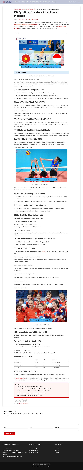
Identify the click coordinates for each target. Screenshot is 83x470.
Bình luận (6, 415)
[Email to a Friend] (20, 400)
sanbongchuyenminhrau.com (13, 450)
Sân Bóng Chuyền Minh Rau (32, 19)
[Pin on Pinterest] (23, 400)
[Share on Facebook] (15, 400)
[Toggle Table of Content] (66, 33)
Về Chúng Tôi (25, 1)
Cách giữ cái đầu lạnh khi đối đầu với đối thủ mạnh (29, 395)
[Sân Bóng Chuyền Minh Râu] (8, 2)
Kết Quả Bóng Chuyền (31, 9)
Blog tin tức (46, 1)
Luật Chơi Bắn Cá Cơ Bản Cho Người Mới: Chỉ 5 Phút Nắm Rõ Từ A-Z (34, 388)
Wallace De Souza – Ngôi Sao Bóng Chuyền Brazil (29, 386)
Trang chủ (17, 1)
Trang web (57, 427)
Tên (5, 427)
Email (31, 427)
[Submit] (79, 2)
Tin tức (57, 452)
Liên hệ (53, 1)
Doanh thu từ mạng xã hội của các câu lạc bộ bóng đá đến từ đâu (33, 391)
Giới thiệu (57, 448)
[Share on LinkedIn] (26, 400)
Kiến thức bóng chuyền (36, 1)
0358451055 (9, 448)
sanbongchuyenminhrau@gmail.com (14, 456)
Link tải (43, 251)
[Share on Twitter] (18, 400)
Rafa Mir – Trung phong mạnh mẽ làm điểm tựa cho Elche (31, 393)
